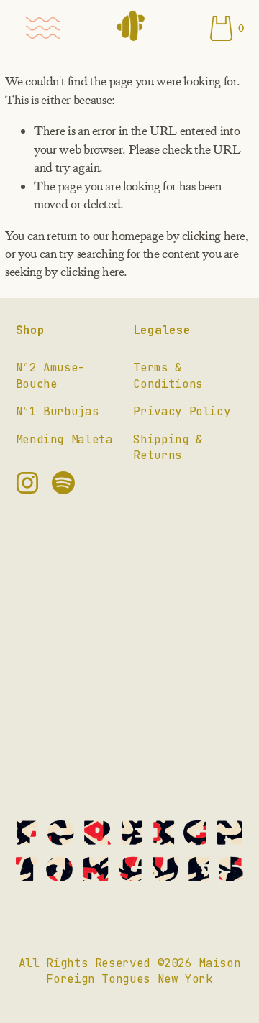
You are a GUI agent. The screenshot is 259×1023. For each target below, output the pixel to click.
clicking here (213, 236)
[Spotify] (63, 482)
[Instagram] (27, 482)
